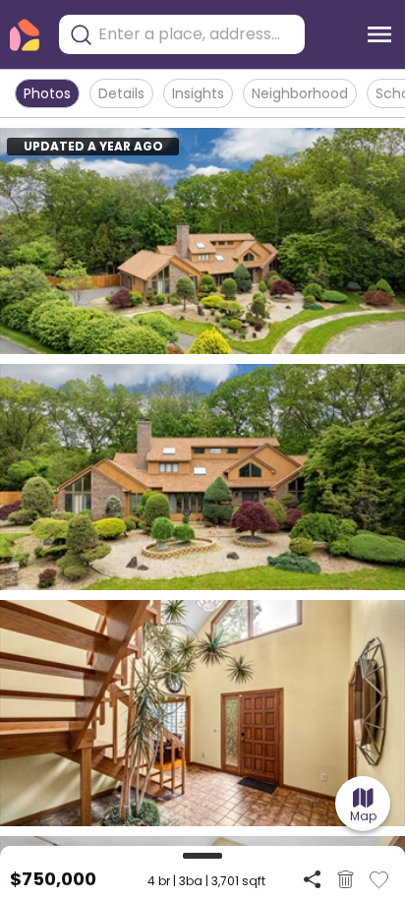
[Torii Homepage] (24, 35)
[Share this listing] (312, 879)
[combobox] (196, 34)
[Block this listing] (345, 879)
